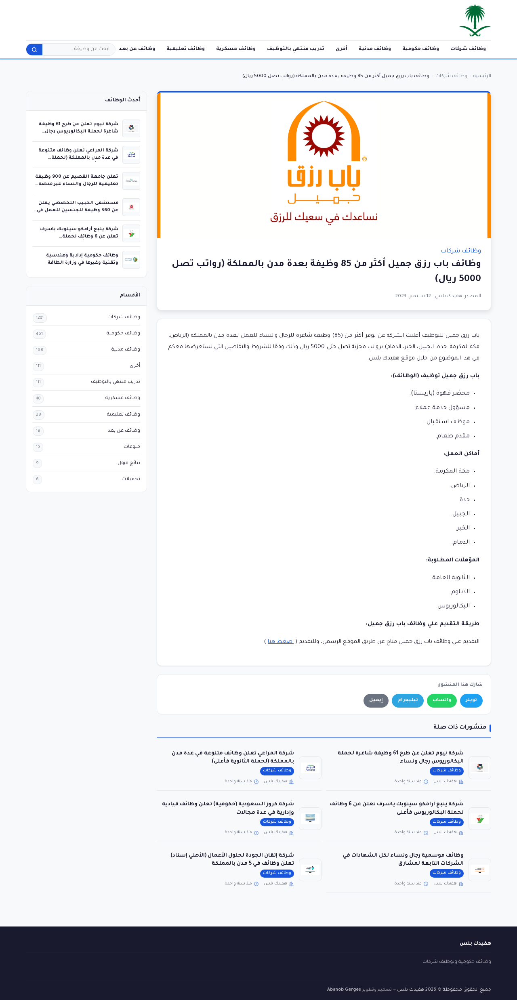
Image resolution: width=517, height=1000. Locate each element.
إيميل (376, 700)
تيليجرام (407, 700)
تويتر (471, 700)
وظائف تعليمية (185, 49)
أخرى (341, 49)
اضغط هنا (281, 642)
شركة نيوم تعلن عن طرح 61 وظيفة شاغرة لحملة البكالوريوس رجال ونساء (78, 131)
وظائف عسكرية (236, 49)
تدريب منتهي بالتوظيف (295, 49)
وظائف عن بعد (137, 49)
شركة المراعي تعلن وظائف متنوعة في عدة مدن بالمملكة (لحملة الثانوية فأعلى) (78, 157)
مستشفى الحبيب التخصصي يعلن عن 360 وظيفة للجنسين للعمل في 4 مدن (77, 210)
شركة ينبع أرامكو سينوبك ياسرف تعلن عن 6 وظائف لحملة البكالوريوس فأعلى (79, 236)
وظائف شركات (468, 49)
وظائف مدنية (375, 49)
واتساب (442, 700)
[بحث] (34, 49)
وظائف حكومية (420, 49)
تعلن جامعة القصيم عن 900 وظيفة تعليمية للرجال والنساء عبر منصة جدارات (76, 183)
